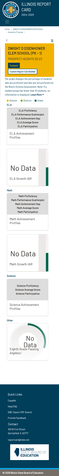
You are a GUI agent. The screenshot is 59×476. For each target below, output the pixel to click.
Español (12, 400)
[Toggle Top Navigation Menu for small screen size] (7, 21)
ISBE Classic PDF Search (20, 412)
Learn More (36, 94)
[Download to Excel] (52, 40)
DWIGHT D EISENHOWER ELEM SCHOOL (28, 29)
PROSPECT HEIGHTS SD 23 (25, 59)
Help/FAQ (12, 406)
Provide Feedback (17, 417)
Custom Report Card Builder (23, 71)
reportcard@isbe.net (18, 439)
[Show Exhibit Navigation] (7, 40)
